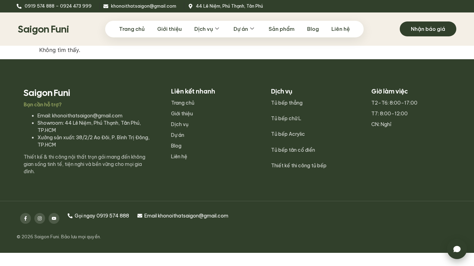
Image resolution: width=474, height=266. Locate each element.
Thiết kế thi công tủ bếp (299, 165)
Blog (313, 29)
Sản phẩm (282, 29)
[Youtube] (54, 218)
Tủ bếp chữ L (286, 118)
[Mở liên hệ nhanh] (457, 249)
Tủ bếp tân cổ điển (293, 150)
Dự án (241, 29)
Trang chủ (132, 29)
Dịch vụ (203, 29)
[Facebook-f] (25, 218)
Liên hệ (340, 29)
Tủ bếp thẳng (287, 103)
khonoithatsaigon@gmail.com (87, 116)
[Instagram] (39, 218)
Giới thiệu (169, 29)
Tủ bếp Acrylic (288, 134)
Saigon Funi (43, 29)
